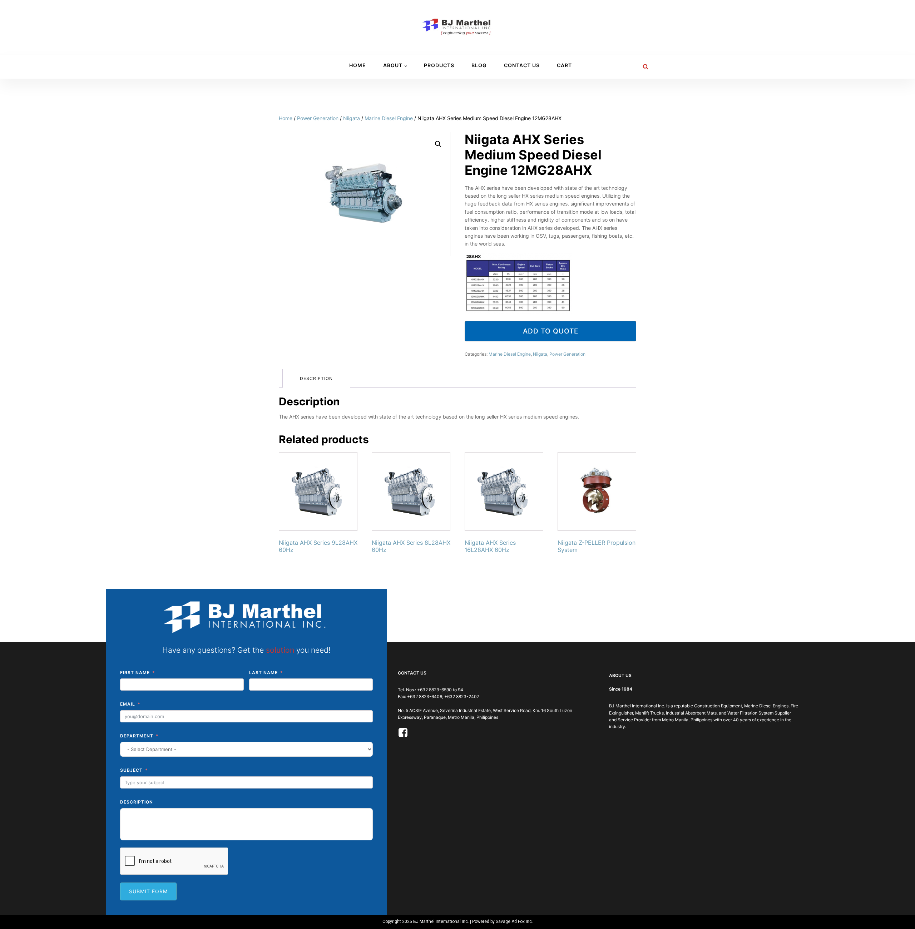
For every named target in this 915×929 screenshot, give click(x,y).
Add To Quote (550, 331)
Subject (131, 770)
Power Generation (317, 118)
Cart (564, 65)
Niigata (351, 118)
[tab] (316, 378)
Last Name (263, 672)
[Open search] (645, 66)
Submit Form (148, 891)
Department (136, 735)
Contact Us (522, 65)
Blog (479, 65)
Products (439, 65)
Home (357, 65)
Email (127, 704)
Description (316, 378)
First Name (135, 672)
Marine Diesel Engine (389, 118)
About (392, 65)
